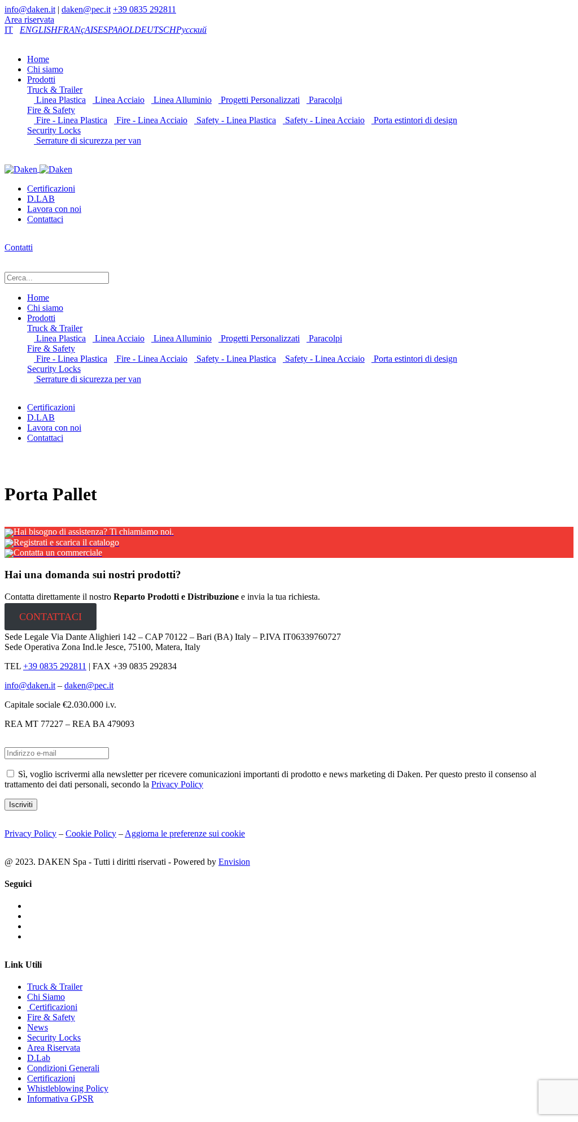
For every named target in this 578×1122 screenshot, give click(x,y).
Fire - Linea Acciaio (150, 120)
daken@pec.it (86, 9)
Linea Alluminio (181, 100)
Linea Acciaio (118, 100)
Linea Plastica (60, 100)
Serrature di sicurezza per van (87, 140)
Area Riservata (53, 1047)
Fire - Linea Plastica (70, 120)
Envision (234, 862)
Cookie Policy (90, 833)
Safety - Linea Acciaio (324, 120)
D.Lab (38, 1058)
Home (38, 59)
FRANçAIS (78, 29)
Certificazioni (51, 188)
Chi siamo (45, 69)
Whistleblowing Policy (67, 1088)
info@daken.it (30, 9)
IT (9, 29)
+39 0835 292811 (144, 9)
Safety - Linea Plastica (235, 120)
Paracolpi (324, 100)
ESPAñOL (116, 29)
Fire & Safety (51, 110)
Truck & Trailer (54, 89)
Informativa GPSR (60, 1098)
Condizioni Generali (63, 1068)
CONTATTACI (50, 616)
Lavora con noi (54, 209)
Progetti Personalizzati (259, 100)
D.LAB (41, 198)
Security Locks (54, 130)
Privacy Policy (177, 784)
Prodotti (41, 79)
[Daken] (38, 169)
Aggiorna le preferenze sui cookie (185, 833)
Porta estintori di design (414, 120)
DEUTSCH (155, 29)
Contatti (19, 247)
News (37, 1027)
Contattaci (45, 219)
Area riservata (29, 19)
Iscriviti (21, 804)
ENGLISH (39, 29)
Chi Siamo (46, 997)
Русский (191, 29)
